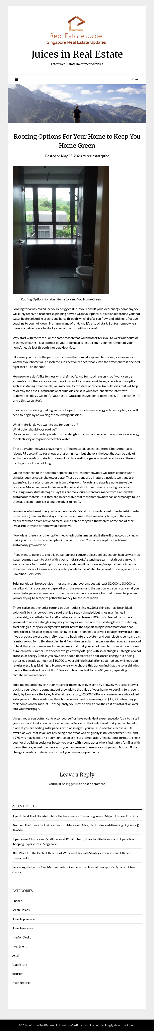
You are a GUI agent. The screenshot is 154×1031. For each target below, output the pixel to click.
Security (17, 973)
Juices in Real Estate (77, 54)
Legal (15, 955)
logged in (72, 784)
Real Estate (19, 964)
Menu (135, 79)
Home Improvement (25, 919)
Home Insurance (22, 928)
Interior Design (22, 937)
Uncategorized (21, 982)
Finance (17, 901)
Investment (19, 946)
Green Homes (21, 910)
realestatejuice (98, 156)
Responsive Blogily (101, 1025)
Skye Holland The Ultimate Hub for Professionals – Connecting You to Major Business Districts (75, 816)
